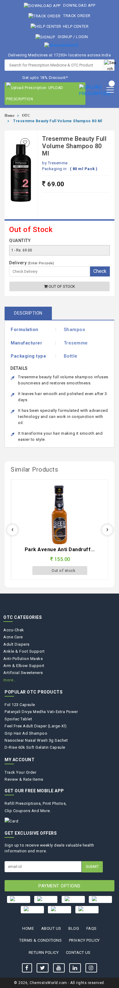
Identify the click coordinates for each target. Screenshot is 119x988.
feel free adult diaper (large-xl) (36, 726)
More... (9, 680)
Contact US (78, 952)
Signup (64, 36)
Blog (73, 928)
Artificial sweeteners (23, 672)
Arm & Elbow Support (24, 665)
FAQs (91, 928)
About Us (51, 928)
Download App (79, 5)
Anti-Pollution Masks (23, 658)
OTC (26, 115)
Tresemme (58, 163)
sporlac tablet (18, 719)
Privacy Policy (84, 940)
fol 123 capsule (20, 704)
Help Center (75, 26)
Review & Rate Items (24, 779)
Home (9, 115)
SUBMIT (92, 867)
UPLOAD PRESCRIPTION (34, 93)
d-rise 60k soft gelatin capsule (35, 747)
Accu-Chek (13, 630)
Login (82, 36)
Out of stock (61, 286)
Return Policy (44, 952)
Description (28, 313)
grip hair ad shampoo (26, 733)
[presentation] (12, 530)
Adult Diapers (16, 644)
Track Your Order (20, 772)
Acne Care (13, 637)
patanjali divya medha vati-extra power (41, 711)
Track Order (76, 15)
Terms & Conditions (40, 940)
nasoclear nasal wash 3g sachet (36, 740)
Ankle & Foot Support (24, 651)
